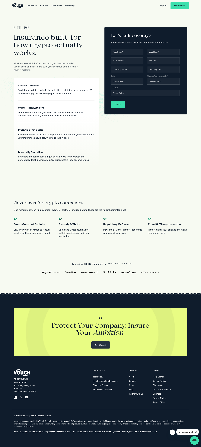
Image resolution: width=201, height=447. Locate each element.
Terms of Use (159, 402)
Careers (132, 381)
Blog (131, 389)
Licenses (157, 394)
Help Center (158, 377)
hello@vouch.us (21, 379)
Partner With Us (136, 394)
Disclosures (158, 385)
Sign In (163, 6)
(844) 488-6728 (20, 382)
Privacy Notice (159, 398)
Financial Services (101, 385)
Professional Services (102, 389)
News (131, 385)
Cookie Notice (159, 381)
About (131, 377)
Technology (98, 377)
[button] (31, 5)
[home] (17, 5)
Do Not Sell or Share (162, 389)
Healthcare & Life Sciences (105, 381)
